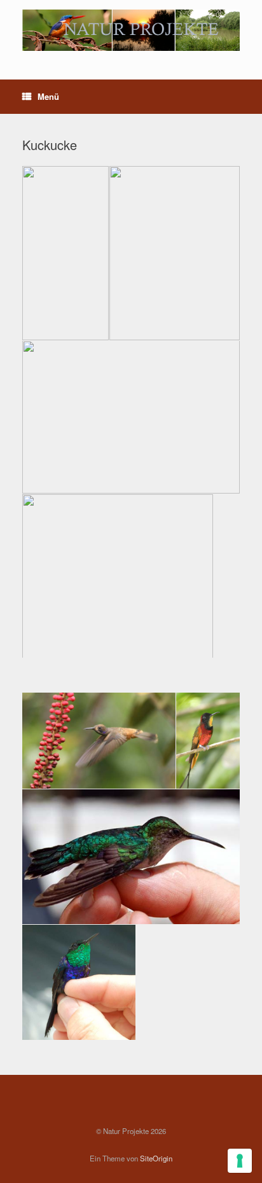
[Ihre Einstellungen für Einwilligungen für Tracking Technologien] (240, 1161)
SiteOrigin (156, 1158)
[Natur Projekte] (131, 30)
